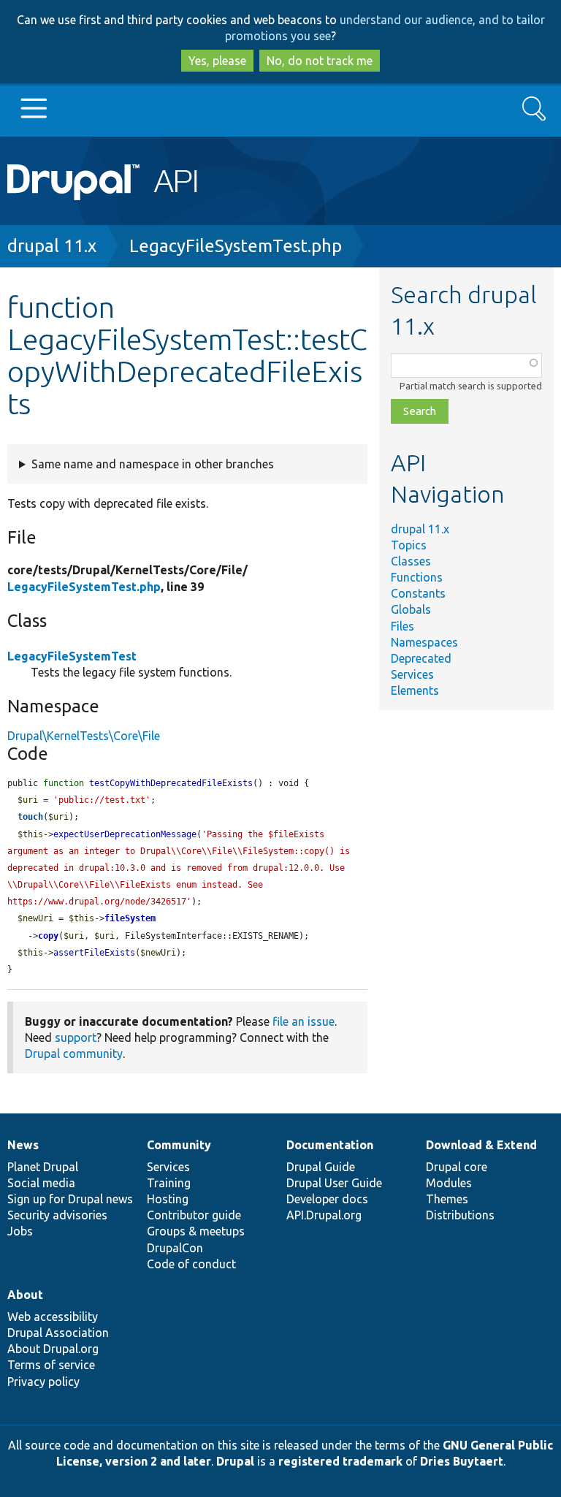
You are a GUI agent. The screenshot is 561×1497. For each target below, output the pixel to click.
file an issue (303, 1021)
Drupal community (74, 1053)
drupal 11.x (51, 246)
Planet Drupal (42, 1166)
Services (412, 674)
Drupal (235, 1461)
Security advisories (57, 1215)
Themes (447, 1198)
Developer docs (327, 1198)
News (23, 1144)
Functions (417, 577)
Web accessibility (52, 1316)
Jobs (20, 1231)
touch (30, 817)
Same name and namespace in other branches (152, 464)
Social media (41, 1182)
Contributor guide (194, 1215)
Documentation (329, 1144)
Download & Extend (481, 1144)
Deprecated (421, 658)
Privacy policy (43, 1381)
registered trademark (340, 1461)
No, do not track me (320, 60)
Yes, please (217, 60)
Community (179, 1144)
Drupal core (456, 1166)
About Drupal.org (53, 1348)
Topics (409, 545)
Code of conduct (191, 1264)
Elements (415, 690)
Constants (418, 593)
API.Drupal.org (324, 1215)
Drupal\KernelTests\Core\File (83, 735)
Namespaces (424, 642)
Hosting (167, 1198)
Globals (411, 609)
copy (48, 936)
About (25, 1294)
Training (169, 1182)
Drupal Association (58, 1332)
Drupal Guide (320, 1166)
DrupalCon (175, 1247)
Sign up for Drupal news (70, 1198)
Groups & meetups (196, 1231)
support (75, 1037)
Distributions (460, 1215)
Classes (411, 561)
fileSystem (130, 918)
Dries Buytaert (461, 1461)
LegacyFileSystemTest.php (235, 246)
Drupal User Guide (334, 1182)
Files (402, 626)
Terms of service (51, 1364)
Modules (449, 1182)
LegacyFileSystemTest (72, 656)
